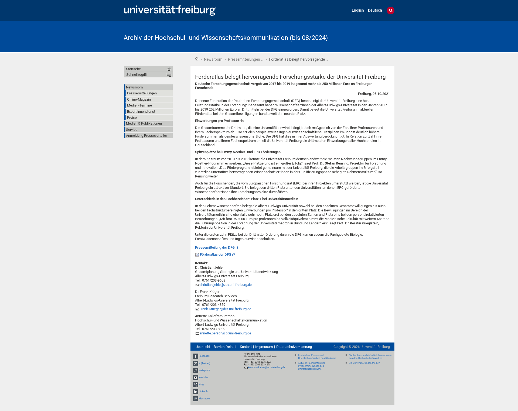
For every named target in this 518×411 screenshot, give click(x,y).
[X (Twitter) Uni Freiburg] (195, 363)
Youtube (203, 377)
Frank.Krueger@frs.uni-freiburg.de (225, 309)
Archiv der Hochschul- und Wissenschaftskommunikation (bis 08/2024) (226, 38)
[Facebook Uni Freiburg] (195, 356)
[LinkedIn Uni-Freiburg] (195, 391)
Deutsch (375, 10)
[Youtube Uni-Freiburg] (195, 377)
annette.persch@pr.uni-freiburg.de (225, 333)
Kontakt (246, 347)
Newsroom (213, 59)
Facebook (204, 356)
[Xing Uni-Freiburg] (195, 384)
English (358, 10)
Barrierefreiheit (225, 347)
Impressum (264, 347)
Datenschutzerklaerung (294, 347)
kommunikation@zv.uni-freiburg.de (266, 367)
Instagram (204, 370)
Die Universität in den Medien (364, 363)
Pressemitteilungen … (245, 59)
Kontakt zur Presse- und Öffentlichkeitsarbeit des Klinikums (317, 356)
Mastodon (204, 398)
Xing (201, 384)
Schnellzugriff (137, 75)
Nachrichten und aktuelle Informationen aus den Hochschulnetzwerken (370, 356)
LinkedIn (203, 391)
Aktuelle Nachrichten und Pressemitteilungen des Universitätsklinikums (311, 366)
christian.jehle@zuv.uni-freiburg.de (225, 285)
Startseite (196, 59)
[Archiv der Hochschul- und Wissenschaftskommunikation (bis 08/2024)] (368, 36)
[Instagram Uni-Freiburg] (195, 370)
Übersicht (203, 347)
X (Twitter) (204, 363)
